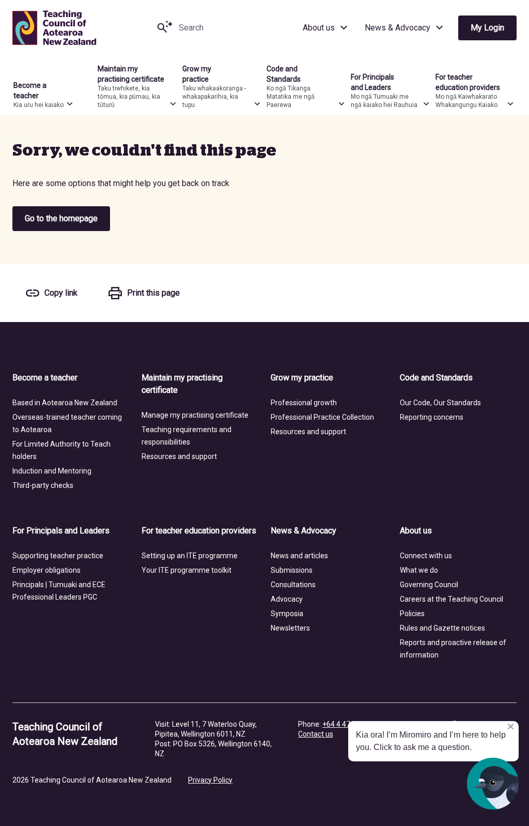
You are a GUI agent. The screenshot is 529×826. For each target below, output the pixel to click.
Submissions (292, 570)
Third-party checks (42, 485)
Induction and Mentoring (51, 471)
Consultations (293, 584)
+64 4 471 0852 (347, 724)
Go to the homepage (61, 218)
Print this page (153, 293)
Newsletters (290, 628)
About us (319, 28)
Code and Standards (436, 378)
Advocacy (287, 599)
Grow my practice (302, 378)
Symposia (287, 613)
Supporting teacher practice (57, 556)
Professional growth (304, 403)
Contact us (315, 734)
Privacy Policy (210, 780)
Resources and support (179, 456)
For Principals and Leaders (61, 531)
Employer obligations (46, 570)
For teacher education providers (199, 531)
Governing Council (429, 584)
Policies (412, 613)
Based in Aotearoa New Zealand (64, 403)
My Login (487, 28)
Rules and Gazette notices (442, 628)
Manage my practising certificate (195, 415)
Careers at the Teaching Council (451, 599)
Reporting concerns (431, 417)
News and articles (299, 556)
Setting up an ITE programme (190, 556)
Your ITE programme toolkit (186, 570)
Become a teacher (44, 378)
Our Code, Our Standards (440, 403)
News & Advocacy (397, 28)
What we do (419, 570)
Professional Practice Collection (322, 417)
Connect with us (426, 556)
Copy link (60, 293)
